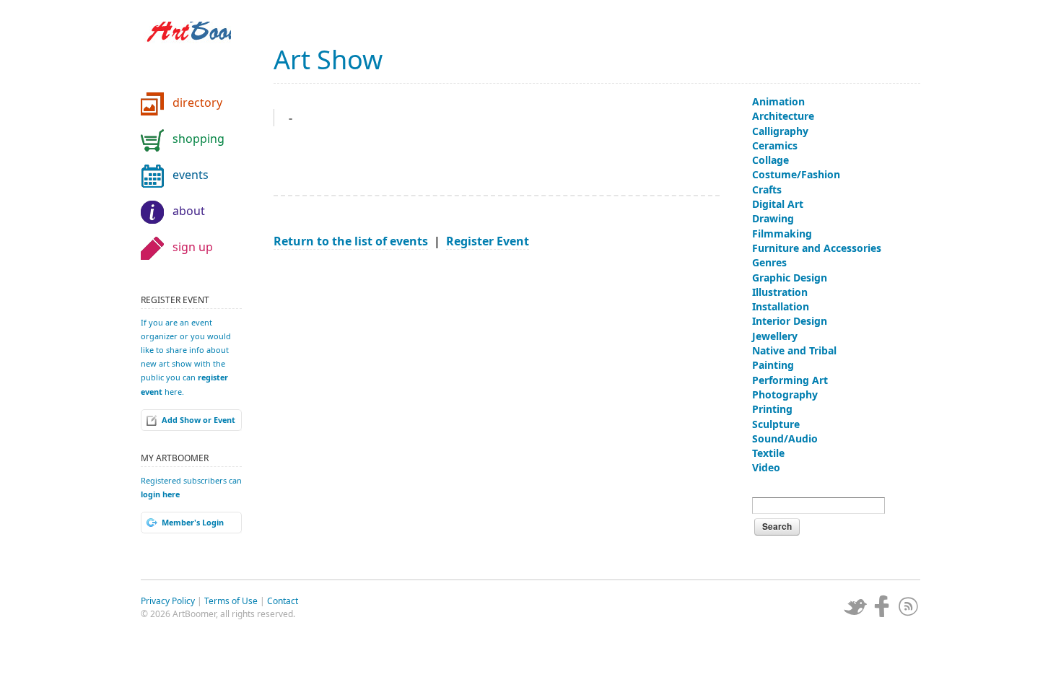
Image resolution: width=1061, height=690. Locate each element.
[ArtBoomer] (198, 50)
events (191, 175)
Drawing (773, 218)
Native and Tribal (794, 350)
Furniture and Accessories (816, 248)
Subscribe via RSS (908, 606)
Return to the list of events (351, 241)
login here (160, 494)
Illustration (780, 292)
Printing (772, 409)
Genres (769, 262)
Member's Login (193, 522)
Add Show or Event (198, 419)
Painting (773, 365)
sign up (193, 247)
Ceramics (775, 145)
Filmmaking (782, 233)
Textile (768, 453)
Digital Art (777, 204)
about (189, 211)
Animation (778, 101)
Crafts (767, 189)
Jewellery (775, 336)
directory (197, 102)
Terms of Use (231, 601)
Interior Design (789, 321)
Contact (282, 601)
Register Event (487, 241)
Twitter (855, 606)
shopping (198, 139)
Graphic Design (789, 277)
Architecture (783, 116)
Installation (780, 306)
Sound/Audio (785, 438)
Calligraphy (780, 131)
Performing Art (790, 380)
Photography (785, 394)
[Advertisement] (497, 365)
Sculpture (776, 424)
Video (766, 467)
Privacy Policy (168, 601)
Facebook (882, 606)
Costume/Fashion (796, 174)
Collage (770, 160)
